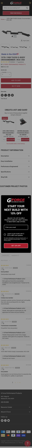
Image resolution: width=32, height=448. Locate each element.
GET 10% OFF (16, 245)
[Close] (29, 197)
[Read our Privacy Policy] (27, 238)
